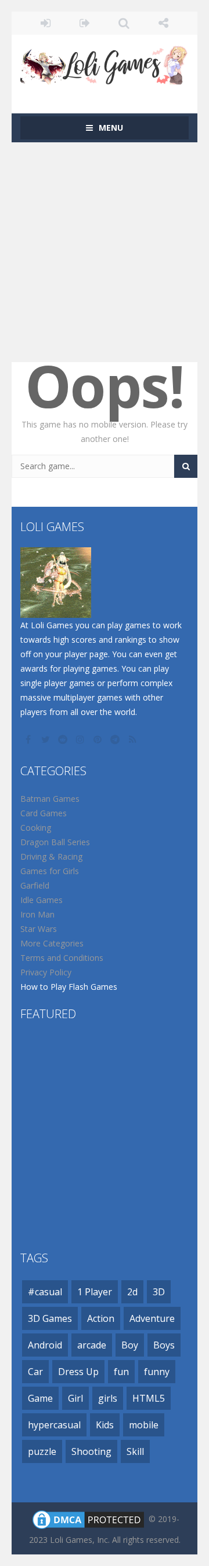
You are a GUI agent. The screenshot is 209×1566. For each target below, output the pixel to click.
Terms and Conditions (61, 957)
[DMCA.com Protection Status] (88, 1518)
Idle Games (41, 899)
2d (132, 1291)
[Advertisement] (104, 252)
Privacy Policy (45, 972)
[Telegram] (116, 739)
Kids (105, 1424)
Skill (135, 1451)
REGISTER (85, 23)
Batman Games (50, 798)
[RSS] (133, 739)
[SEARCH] (185, 466)
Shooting (91, 1451)
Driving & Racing (51, 856)
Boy (129, 1345)
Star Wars (38, 928)
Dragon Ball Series (55, 842)
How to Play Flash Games (68, 986)
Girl (75, 1398)
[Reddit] (64, 739)
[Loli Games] (104, 62)
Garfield (34, 885)
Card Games (43, 813)
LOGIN (46, 23)
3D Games (50, 1318)
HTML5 (148, 1398)
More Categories (52, 943)
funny (157, 1371)
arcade (91, 1345)
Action (100, 1318)
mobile (143, 1424)
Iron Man (37, 914)
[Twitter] (46, 739)
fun (121, 1371)
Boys (164, 1345)
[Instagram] (81, 739)
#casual (45, 1291)
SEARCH (124, 23)
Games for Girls (49, 870)
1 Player (94, 1291)
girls (107, 1398)
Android (45, 1345)
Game (40, 1398)
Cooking (35, 827)
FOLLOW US (164, 23)
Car (35, 1371)
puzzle (42, 1451)
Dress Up (78, 1371)
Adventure (152, 1318)
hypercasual (54, 1424)
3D (159, 1291)
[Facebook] (29, 739)
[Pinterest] (98, 739)
